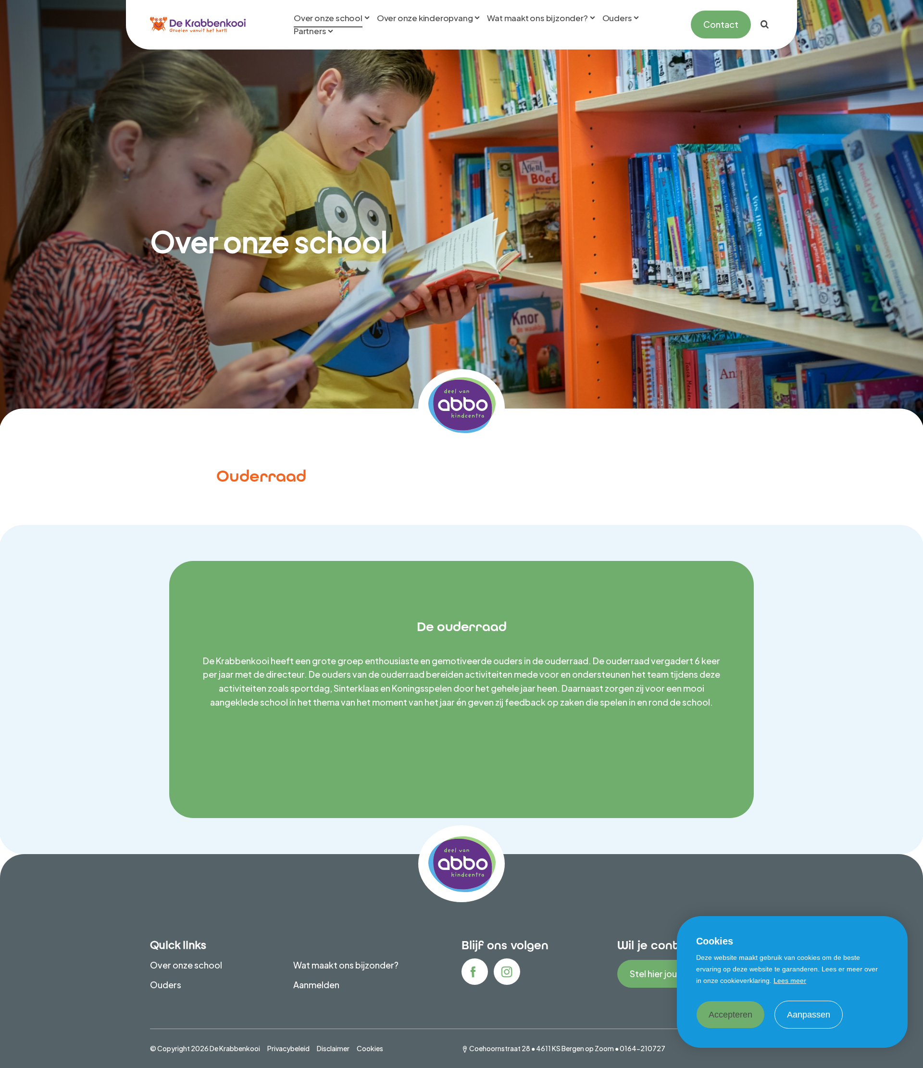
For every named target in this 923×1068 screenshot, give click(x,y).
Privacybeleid (288, 1048)
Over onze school (186, 964)
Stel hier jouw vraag (669, 973)
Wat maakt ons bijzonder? (346, 964)
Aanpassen (808, 1014)
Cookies (370, 1048)
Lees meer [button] (789, 980)
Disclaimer (333, 1048)
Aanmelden (316, 984)
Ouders (165, 984)
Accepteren (730, 1014)
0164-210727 (642, 1048)
